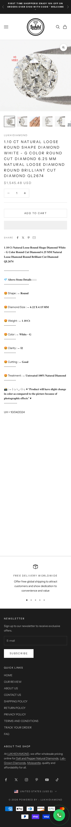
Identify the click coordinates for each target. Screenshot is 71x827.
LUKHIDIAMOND (16, 135)
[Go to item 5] (59, 121)
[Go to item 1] (9, 121)
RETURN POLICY (14, 708)
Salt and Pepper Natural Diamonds (37, 758)
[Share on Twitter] (23, 237)
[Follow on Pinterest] (37, 780)
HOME (8, 675)
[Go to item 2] (22, 121)
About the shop (17, 746)
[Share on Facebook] (17, 237)
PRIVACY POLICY (15, 714)
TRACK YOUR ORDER (18, 727)
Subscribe (19, 653)
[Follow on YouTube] (47, 780)
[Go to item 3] (34, 121)
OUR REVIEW (12, 682)
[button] (35, 225)
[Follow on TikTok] (57, 780)
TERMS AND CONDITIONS (21, 721)
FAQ (6, 734)
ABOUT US (11, 688)
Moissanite (34, 763)
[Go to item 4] (47, 121)
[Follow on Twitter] (16, 780)
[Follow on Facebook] (6, 780)
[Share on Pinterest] (28, 237)
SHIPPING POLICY (15, 701)
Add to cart (35, 213)
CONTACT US (12, 695)
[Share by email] (34, 237)
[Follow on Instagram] (26, 780)
